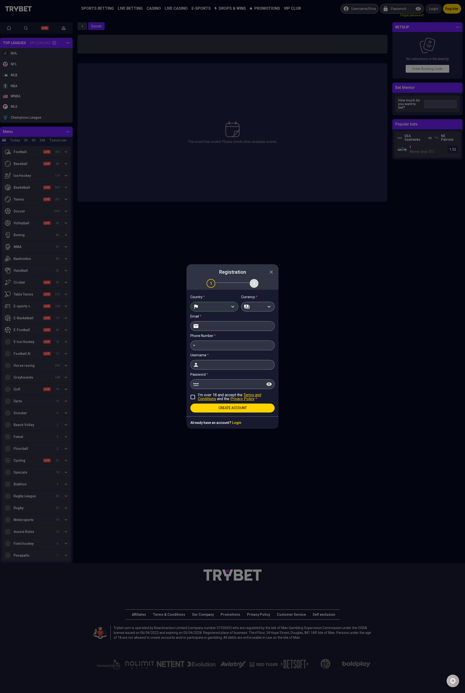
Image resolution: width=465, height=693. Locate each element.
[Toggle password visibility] (269, 384)
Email (195, 316)
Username (199, 355)
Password (199, 374)
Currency (249, 297)
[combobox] (214, 306)
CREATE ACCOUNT (232, 408)
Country (197, 297)
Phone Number (203, 336)
